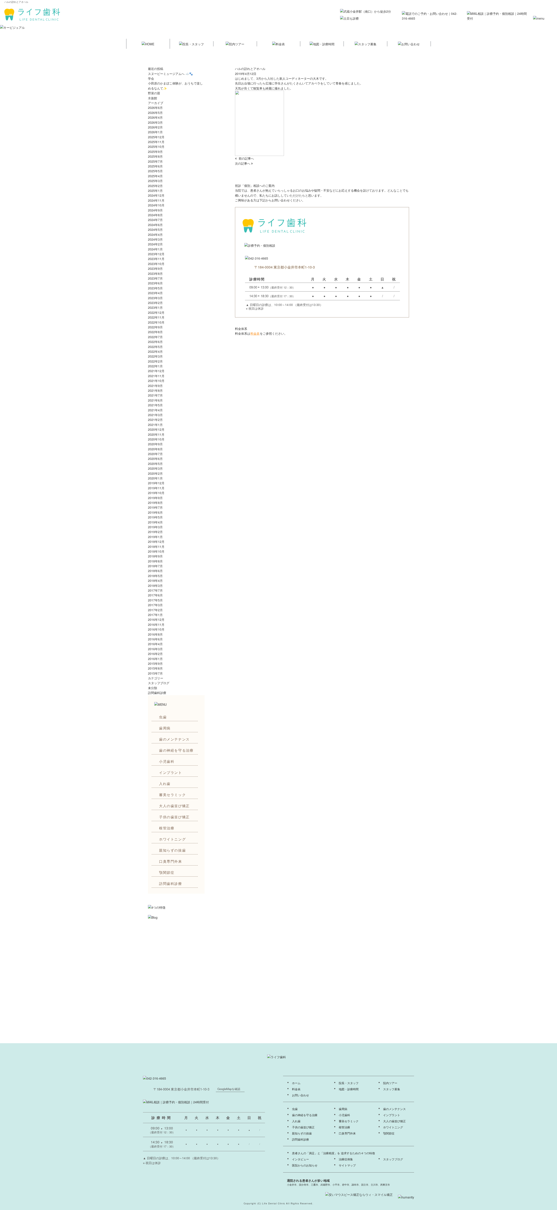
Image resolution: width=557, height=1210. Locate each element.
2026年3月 (155, 122)
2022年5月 (155, 346)
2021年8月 (155, 390)
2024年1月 (155, 249)
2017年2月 (155, 610)
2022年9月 (155, 327)
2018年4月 (155, 580)
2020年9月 (155, 444)
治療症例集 (346, 1159)
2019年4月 (155, 522)
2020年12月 (156, 429)
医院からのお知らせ (304, 1165)
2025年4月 (155, 176)
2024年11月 (156, 200)
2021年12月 (156, 371)
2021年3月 (155, 415)
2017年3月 (155, 605)
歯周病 (165, 728)
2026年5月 (155, 112)
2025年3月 (155, 181)
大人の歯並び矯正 (174, 805)
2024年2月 (155, 244)
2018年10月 (156, 551)
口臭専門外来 (170, 861)
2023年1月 (155, 307)
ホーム (296, 1083)
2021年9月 (155, 385)
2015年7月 (155, 673)
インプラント (170, 772)
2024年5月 (155, 229)
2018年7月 (155, 566)
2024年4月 (155, 234)
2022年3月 (155, 356)
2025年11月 (156, 142)
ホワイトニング (172, 839)
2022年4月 (155, 351)
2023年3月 (155, 298)
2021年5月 (155, 405)
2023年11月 (156, 259)
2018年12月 (156, 541)
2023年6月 (155, 283)
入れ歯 (165, 783)
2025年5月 (155, 171)
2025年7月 (155, 161)
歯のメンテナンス (174, 739)
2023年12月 (156, 254)
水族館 (152, 98)
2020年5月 (155, 463)
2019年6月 (155, 512)
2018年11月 (156, 546)
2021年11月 (156, 376)
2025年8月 (155, 156)
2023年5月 (155, 288)
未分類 (152, 688)
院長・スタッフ (349, 1083)
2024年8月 (155, 215)
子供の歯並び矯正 (174, 816)
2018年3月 (155, 585)
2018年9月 (155, 556)
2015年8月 (155, 668)
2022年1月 (155, 366)
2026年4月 (155, 117)
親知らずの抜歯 (172, 850)
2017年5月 (155, 600)
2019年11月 (156, 488)
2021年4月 (155, 410)
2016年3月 (155, 649)
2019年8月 (155, 502)
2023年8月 (155, 273)
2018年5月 (155, 576)
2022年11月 (156, 317)
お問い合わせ (300, 1095)
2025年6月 (155, 166)
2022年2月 (155, 361)
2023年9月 (155, 268)
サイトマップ (347, 1165)
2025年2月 (155, 186)
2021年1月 (155, 424)
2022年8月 (155, 332)
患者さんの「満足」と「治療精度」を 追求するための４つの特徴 (333, 1153)
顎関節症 (166, 872)
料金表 (255, 333)
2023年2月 (155, 302)
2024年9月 (155, 210)
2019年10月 (156, 493)
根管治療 (166, 827)
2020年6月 (155, 458)
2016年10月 (156, 629)
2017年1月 (155, 615)
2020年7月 (155, 454)
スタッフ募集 (391, 1089)
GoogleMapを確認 (228, 1089)
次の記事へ (243, 163)
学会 (151, 78)
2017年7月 (155, 590)
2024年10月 (156, 205)
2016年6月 (155, 639)
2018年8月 (155, 561)
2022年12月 (156, 312)
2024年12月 (156, 195)
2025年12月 (156, 137)
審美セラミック (172, 794)
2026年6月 (155, 107)
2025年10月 (156, 146)
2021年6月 (155, 400)
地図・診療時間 (349, 1089)
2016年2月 (155, 653)
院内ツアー (390, 1083)
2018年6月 (155, 571)
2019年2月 (155, 532)
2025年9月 (155, 151)
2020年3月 (155, 468)
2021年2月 (155, 419)
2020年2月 (155, 473)
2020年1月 (155, 478)
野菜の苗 (154, 93)
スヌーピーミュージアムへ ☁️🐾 (170, 73)
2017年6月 (155, 595)
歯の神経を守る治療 (176, 750)
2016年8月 (155, 634)
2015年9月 (155, 663)
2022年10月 (156, 322)
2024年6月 (155, 225)
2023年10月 (156, 264)
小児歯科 (166, 761)
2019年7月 (155, 507)
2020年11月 (156, 434)
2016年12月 (156, 619)
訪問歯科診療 (170, 883)
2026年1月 (155, 132)
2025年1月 (155, 190)
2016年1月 (155, 658)
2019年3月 (155, 527)
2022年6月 (155, 341)
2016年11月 (156, 624)
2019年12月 (156, 483)
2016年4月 (155, 644)
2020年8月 (155, 449)
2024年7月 (155, 220)
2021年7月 (155, 395)
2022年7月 (155, 337)
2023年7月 (155, 278)
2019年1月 (155, 537)
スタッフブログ (158, 683)
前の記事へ (246, 158)
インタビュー (300, 1159)
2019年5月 (155, 517)
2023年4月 (155, 293)
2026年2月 (155, 127)
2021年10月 (156, 380)
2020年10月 (156, 439)
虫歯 (163, 716)
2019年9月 (155, 498)
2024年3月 (155, 239)
